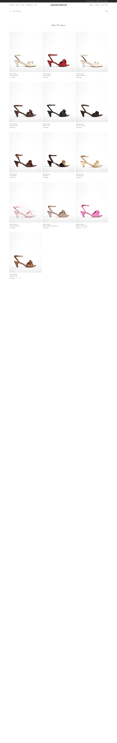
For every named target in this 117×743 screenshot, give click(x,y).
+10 (107, 73)
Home (10, 11)
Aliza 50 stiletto (13, 74)
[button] (11, 5)
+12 (107, 124)
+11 (40, 174)
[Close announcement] (116, 1)
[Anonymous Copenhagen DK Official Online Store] (58, 5)
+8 (40, 73)
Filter (106, 11)
